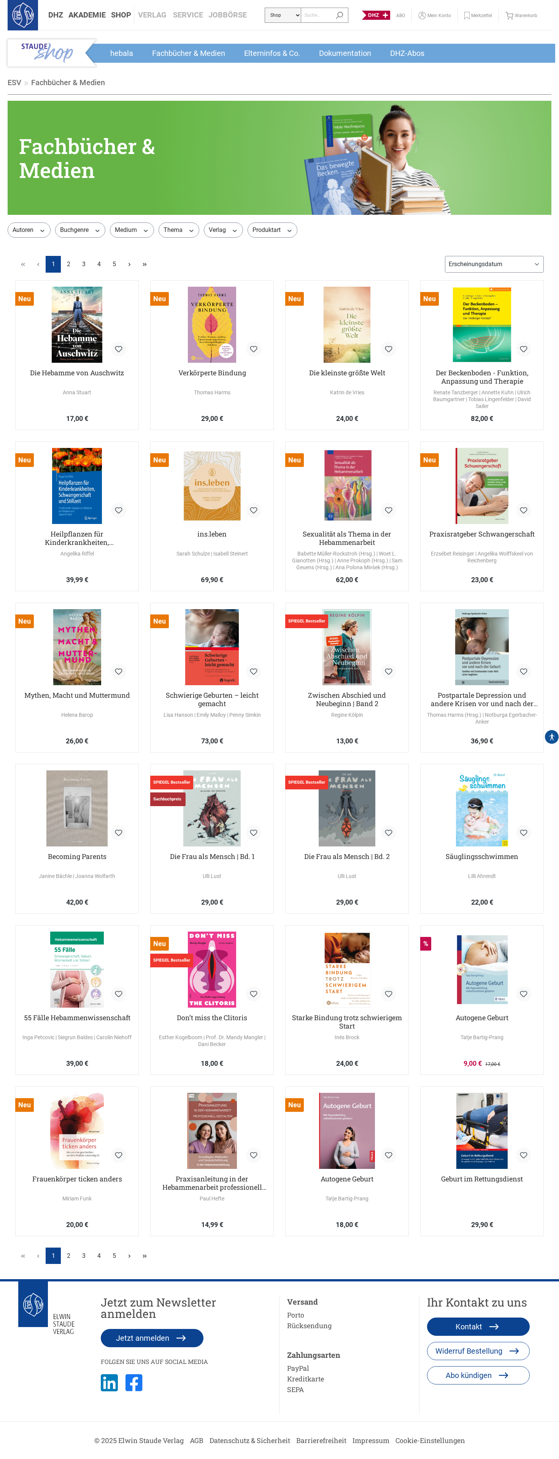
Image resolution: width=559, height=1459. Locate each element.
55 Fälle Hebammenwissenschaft (77, 1017)
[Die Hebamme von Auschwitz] (77, 325)
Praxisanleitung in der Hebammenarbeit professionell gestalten (212, 1183)
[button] (56, 15)
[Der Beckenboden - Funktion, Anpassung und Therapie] (482, 325)
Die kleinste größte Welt (347, 372)
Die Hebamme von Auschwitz (77, 372)
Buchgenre (75, 229)
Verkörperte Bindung (212, 372)
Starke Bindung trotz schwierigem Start (347, 1021)
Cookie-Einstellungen (430, 1440)
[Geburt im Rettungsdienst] (482, 1131)
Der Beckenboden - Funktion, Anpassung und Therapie (482, 376)
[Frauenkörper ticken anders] (77, 1131)
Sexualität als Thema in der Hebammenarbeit (347, 538)
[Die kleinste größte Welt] (347, 325)
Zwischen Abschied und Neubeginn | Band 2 (347, 699)
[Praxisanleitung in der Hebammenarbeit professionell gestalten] (212, 1131)
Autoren (24, 229)
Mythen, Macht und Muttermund (77, 695)
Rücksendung (309, 1325)
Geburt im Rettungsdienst (482, 1179)
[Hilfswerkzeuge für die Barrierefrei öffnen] (552, 737)
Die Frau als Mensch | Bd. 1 (212, 856)
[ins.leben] (212, 486)
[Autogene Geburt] (482, 970)
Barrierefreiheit (321, 1440)
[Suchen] (339, 15)
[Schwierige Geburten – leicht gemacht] (212, 647)
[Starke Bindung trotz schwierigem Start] (347, 970)
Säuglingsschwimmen (482, 856)
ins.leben (212, 534)
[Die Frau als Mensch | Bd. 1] (212, 808)
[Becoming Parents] (77, 808)
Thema (174, 229)
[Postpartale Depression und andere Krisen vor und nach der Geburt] (482, 647)
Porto (295, 1314)
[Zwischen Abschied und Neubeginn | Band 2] (347, 647)
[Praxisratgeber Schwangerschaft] (482, 486)
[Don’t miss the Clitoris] (212, 970)
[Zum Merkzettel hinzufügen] (118, 349)
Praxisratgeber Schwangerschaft (482, 534)
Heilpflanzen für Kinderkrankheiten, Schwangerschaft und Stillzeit (77, 538)
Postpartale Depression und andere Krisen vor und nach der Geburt (482, 699)
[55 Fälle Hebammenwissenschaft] (77, 970)
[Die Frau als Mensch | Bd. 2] (347, 808)
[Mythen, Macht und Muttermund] (77, 647)
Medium (126, 229)
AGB (196, 1440)
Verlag (218, 229)
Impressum (371, 1440)
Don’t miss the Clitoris (212, 1017)
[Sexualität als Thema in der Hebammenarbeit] (347, 486)
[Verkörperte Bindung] (212, 325)
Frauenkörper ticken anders (77, 1179)
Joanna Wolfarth (95, 876)
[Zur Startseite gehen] (23, 15)
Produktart (267, 229)
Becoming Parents (77, 856)
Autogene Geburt (482, 1017)
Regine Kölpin (347, 715)
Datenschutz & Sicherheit (250, 1440)
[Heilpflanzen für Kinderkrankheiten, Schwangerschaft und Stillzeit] (77, 486)
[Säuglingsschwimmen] (482, 808)
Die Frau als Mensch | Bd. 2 (347, 856)
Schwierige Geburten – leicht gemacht (212, 699)
